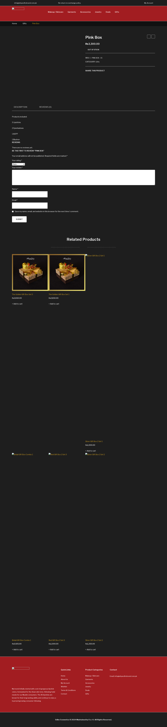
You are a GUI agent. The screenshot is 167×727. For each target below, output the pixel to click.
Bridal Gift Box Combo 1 (21, 640)
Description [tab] (20, 107)
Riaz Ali (91, 720)
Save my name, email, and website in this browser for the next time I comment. (47, 211)
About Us (64, 679)
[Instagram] (52, 3)
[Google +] (118, 71)
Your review (17, 167)
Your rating (17, 160)
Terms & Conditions (68, 690)
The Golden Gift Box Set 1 (59, 294)
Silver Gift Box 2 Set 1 (94, 441)
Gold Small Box (153, 36)
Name (15, 189)
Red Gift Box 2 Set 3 (57, 640)
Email (14, 200)
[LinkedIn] (122, 71)
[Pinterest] (115, 71)
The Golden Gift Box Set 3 (22, 294)
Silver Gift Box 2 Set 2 (94, 640)
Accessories (90, 683)
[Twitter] (47, 3)
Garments (89, 679)
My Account (65, 683)
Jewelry (88, 687)
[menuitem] (55, 12)
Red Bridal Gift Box (149, 36)
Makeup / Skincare (92, 676)
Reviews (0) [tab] (45, 107)
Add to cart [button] (17, 304)
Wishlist (64, 687)
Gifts (25, 23)
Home (14, 23)
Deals (87, 690)
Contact (64, 694)
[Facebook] (43, 3)
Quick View (43, 285)
